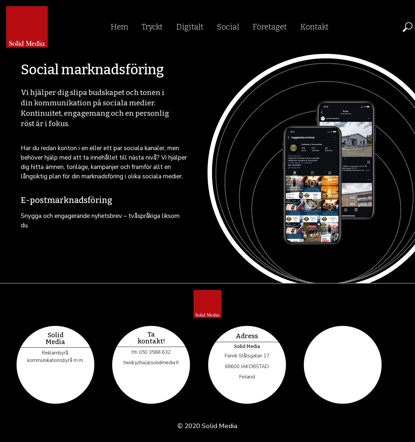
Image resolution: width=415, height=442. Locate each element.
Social (228, 26)
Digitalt (189, 26)
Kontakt (314, 26)
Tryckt (152, 26)
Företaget (270, 26)
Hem (119, 26)
